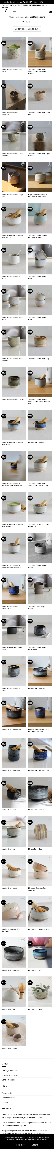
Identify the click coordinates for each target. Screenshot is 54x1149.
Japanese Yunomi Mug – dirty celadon (12, 155)
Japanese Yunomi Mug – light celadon (39, 155)
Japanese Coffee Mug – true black (12, 649)
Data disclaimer (8, 1098)
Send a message (8, 1080)
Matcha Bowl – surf (35, 970)
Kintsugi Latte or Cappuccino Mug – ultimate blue (38, 730)
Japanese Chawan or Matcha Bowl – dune (12, 237)
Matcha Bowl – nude (9, 1048)
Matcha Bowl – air (8, 1009)
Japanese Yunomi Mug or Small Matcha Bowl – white (11, 566)
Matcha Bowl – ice (8, 849)
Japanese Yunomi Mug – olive (12, 400)
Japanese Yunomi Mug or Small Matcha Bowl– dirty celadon (37, 71)
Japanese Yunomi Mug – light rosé (12, 196)
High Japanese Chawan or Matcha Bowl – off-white (37, 196)
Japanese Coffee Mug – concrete (36, 608)
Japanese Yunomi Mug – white (11, 277)
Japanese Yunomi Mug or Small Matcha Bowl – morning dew (39, 402)
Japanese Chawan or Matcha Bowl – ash (12, 443)
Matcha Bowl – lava (9, 810)
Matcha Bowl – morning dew (38, 929)
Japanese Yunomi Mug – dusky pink (11, 114)
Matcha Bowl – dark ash (36, 689)
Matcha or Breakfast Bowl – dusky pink (38, 889)
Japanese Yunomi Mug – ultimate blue (11, 608)
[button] (14, 11)
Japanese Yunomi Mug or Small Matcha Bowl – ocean (12, 484)
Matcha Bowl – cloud (9, 888)
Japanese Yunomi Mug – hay (38, 359)
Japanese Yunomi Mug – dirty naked (12, 71)
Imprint (5, 1102)
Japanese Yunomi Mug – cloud (37, 318)
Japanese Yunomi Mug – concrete (37, 566)
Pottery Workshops (10, 1071)
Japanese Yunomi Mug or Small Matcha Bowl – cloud (38, 484)
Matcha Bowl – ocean (36, 443)
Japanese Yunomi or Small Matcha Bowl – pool (37, 237)
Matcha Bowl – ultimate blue (38, 771)
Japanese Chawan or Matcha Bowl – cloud (12, 525)
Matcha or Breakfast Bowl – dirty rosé (11, 930)
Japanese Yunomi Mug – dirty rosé (39, 114)
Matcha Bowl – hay (35, 849)
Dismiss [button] (47, 2)
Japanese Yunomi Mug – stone (11, 689)
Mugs (11, 17)
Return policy (7, 1093)
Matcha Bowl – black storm (11, 730)
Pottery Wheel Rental (10, 1075)
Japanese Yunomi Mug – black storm (37, 649)
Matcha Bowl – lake (35, 1009)
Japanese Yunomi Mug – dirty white (12, 318)
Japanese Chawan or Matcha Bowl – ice (38, 525)
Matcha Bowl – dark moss (11, 771)
